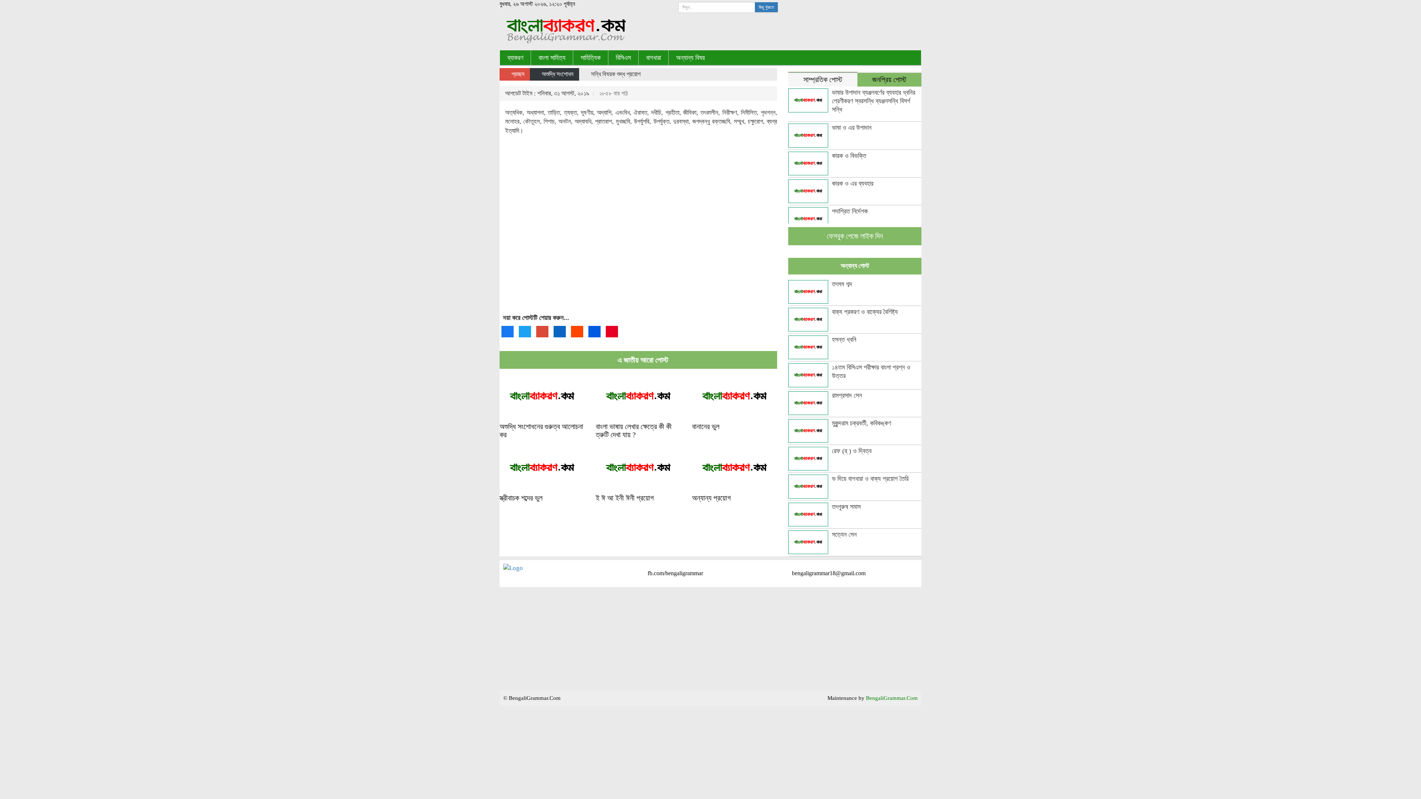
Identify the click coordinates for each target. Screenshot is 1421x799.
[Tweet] (525, 331)
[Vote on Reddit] (577, 331)
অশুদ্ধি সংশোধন (558, 74)
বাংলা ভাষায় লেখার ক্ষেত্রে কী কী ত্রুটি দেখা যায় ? (634, 430)
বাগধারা (653, 57)
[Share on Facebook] (507, 331)
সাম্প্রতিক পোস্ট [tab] (822, 80)
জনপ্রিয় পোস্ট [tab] (889, 80)
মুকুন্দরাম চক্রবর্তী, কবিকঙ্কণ (861, 423)
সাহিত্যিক (591, 57)
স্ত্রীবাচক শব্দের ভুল (521, 498)
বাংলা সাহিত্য (551, 57)
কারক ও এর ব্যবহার (852, 183)
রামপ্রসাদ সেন (847, 395)
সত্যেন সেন (844, 534)
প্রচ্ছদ (517, 74)
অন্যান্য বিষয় (690, 57)
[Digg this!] (594, 331)
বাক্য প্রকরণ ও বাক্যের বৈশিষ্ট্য (865, 312)
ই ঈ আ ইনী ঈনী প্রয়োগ (625, 498)
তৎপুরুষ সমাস (846, 506)
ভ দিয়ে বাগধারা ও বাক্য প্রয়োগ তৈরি (870, 478)
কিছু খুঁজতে (766, 7)
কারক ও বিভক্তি (849, 155)
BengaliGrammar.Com (892, 698)
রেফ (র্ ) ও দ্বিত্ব (851, 451)
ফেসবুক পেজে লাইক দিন (855, 236)
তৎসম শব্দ (842, 284)
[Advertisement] (638, 231)
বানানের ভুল (705, 426)
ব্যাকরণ (515, 57)
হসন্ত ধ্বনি (844, 339)
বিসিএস (623, 57)
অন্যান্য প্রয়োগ (711, 498)
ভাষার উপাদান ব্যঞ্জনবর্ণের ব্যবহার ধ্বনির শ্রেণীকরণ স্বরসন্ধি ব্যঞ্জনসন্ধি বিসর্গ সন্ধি (873, 101)
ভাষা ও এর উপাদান (851, 127)
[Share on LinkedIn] (560, 331)
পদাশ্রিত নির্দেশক (850, 211)
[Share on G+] (542, 331)
